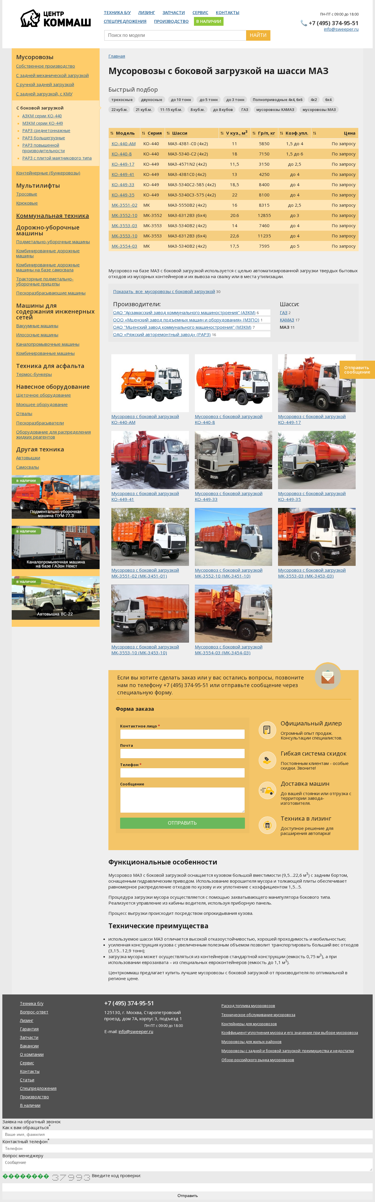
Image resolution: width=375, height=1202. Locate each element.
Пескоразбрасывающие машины (51, 293)
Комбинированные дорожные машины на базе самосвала (48, 267)
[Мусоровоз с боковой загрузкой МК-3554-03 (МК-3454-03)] (233, 614)
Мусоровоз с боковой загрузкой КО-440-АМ (145, 419)
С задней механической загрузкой (52, 75)
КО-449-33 (123, 184)
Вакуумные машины (37, 325)
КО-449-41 (123, 174)
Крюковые (27, 203)
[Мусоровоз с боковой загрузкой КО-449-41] (150, 460)
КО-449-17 (123, 164)
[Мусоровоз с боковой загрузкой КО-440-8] (233, 383)
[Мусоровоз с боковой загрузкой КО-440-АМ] (150, 383)
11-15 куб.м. (171, 109)
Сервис (200, 12)
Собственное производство (45, 66)
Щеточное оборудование (43, 395)
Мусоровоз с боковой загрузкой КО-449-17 (312, 419)
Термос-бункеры (34, 374)
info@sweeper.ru (341, 29)
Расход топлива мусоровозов (248, 1005)
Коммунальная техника (52, 216)
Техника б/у (117, 12)
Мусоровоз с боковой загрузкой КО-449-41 (145, 496)
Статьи (27, 1080)
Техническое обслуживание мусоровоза (258, 1014)
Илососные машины (37, 335)
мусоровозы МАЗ (319, 109)
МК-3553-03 (124, 225)
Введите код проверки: (116, 1175)
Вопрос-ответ (34, 1012)
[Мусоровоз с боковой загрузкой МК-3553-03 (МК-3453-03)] (317, 537)
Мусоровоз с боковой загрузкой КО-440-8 (228, 419)
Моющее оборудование (42, 404)
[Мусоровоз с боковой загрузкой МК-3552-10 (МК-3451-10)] (233, 537)
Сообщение (132, 784)
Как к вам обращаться (26, 1127)
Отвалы (24, 413)
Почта (126, 745)
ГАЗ (244, 109)
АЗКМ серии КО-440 (42, 116)
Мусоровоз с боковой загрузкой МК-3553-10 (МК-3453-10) (145, 649)
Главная (116, 56)
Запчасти (174, 12)
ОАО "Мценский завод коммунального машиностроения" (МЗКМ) (182, 327)
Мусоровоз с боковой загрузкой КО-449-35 (312, 496)
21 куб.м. (144, 109)
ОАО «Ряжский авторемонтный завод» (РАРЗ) (162, 334)
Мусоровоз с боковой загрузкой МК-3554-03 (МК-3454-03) (228, 649)
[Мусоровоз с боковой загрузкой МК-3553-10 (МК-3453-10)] (150, 614)
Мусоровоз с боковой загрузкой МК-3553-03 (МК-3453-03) (312, 573)
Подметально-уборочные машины (53, 241)
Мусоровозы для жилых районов (251, 1041)
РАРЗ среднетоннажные (46, 130)
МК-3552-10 (124, 215)
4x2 (314, 99)
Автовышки (28, 457)
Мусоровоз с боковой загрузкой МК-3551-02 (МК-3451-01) (145, 573)
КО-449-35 (123, 195)
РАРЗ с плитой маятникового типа (57, 158)
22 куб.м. (119, 109)
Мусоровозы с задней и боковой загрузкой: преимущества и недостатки (287, 1050)
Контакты (227, 12)
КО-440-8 (122, 154)
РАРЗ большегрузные (43, 138)
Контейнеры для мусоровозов (249, 1023)
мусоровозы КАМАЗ (275, 109)
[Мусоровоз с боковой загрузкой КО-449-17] (317, 383)
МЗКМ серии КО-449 (42, 123)
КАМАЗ (287, 320)
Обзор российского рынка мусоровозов (257, 1059)
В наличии (208, 21)
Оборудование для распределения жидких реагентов (53, 434)
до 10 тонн (181, 99)
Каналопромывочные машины (47, 344)
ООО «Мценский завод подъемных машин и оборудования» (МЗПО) (186, 320)
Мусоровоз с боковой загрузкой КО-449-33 (228, 496)
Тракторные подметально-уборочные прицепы (45, 281)
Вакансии (29, 1046)
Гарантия (29, 1029)
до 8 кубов (223, 109)
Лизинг (146, 12)
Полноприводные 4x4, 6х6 (277, 99)
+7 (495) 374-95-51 (334, 23)
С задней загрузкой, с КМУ (44, 94)
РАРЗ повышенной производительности (43, 147)
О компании (32, 1054)
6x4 (328, 99)
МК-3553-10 (124, 236)
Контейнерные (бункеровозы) (48, 173)
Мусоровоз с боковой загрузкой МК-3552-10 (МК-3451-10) (228, 573)
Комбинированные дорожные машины (48, 253)
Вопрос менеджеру (22, 1155)
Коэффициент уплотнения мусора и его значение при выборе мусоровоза (289, 1032)
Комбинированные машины (45, 353)
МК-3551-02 (124, 205)
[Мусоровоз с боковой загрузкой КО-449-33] (233, 460)
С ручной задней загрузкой (45, 84)
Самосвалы (27, 467)
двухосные (151, 99)
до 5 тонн (209, 99)
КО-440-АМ (124, 143)
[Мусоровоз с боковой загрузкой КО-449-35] (317, 460)
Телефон (129, 765)
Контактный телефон (26, 1141)
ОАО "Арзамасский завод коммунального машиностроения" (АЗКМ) (184, 312)
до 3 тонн (235, 99)
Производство (171, 21)
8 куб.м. (197, 109)
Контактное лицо (138, 726)
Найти (258, 35)
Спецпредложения (125, 21)
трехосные (122, 99)
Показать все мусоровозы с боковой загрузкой (164, 291)
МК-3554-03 (124, 246)
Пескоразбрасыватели (40, 423)
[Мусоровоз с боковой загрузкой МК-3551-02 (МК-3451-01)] (150, 537)
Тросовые (26, 194)
